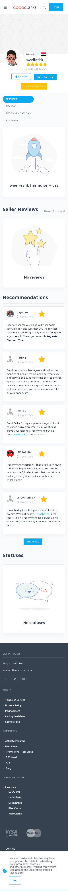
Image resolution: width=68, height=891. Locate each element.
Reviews (11, 106)
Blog (8, 768)
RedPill (21, 357)
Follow (22, 76)
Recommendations (18, 113)
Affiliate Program (15, 740)
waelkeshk (34, 60)
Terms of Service (15, 699)
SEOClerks (14, 791)
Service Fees (12, 721)
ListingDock (15, 802)
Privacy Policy (13, 705)
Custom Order (33, 86)
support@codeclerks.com (17, 669)
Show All (33, 541)
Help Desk (19, 663)
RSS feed (11, 757)
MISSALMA (24, 452)
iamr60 (21, 410)
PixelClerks (15, 808)
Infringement (12, 710)
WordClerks (15, 813)
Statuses (12, 120)
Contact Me (45, 76)
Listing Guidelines (15, 716)
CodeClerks (15, 797)
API (7, 762)
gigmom (22, 312)
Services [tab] (11, 99)
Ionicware (10, 787)
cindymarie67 (26, 497)
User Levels (12, 746)
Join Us (10, 848)
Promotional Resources (19, 751)
